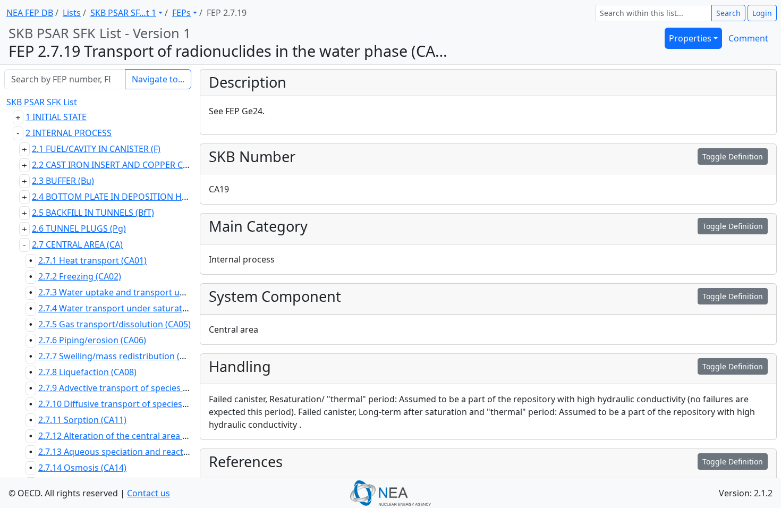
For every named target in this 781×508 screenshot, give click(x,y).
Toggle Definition (732, 156)
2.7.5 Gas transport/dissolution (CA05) (114, 324)
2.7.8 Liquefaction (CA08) (87, 372)
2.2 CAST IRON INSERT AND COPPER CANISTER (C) (131, 165)
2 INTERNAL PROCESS (69, 133)
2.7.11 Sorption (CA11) (82, 420)
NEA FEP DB (29, 13)
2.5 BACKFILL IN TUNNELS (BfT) (93, 212)
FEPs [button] (181, 13)
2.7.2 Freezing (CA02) (79, 276)
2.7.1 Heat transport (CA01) (92, 260)
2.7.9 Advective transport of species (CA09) (123, 388)
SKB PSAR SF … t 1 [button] (123, 13)
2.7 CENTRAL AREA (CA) (77, 244)
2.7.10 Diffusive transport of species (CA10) (124, 404)
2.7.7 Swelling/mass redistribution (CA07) (120, 356)
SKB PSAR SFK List (41, 102)
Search (728, 13)
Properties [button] (690, 38)
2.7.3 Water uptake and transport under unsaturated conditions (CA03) (180, 292)
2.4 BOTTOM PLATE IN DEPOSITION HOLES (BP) (126, 196)
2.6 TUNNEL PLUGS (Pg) (79, 228)
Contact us (148, 493)
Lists (72, 13)
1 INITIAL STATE (56, 117)
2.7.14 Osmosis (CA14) (82, 467)
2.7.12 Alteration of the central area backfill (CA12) (138, 436)
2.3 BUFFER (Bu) (63, 181)
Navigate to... (158, 79)
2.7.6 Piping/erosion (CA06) (92, 340)
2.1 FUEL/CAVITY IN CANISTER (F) (96, 149)
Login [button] (762, 13)
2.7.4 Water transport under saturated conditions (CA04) (151, 308)
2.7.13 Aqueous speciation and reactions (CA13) (133, 452)
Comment (748, 38)
